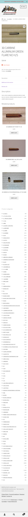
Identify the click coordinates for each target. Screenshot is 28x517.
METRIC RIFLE (6, 400)
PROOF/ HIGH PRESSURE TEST (9, 426)
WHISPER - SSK (6, 472)
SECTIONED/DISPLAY (7, 446)
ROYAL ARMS (6, 438)
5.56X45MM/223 (6, 267)
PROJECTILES (6, 424)
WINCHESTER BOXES (7, 477)
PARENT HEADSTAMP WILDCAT (9, 414)
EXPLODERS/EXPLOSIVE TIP (9, 344)
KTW (4, 376)
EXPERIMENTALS (6, 342)
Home (4, 19)
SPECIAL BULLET (6, 455)
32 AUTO (5, 240)
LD (3, 378)
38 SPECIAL (5, 250)
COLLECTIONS (6, 315)
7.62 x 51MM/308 (6, 276)
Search (14, 514)
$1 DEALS (5, 213)
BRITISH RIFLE (6, 303)
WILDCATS (5, 475)
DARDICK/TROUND (7, 317)
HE (3, 366)
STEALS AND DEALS (7, 465)
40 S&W (5, 254)
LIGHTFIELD (5, 388)
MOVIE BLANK (6, 409)
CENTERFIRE (6, 308)
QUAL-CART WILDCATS (8, 429)
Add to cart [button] (14, 132)
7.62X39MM (5, 279)
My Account (4, 514)
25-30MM (5, 230)
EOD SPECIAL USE (7, 334)
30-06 (4, 235)
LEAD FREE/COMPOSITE (8, 383)
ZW (4, 480)
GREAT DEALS (6, 359)
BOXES (4, 300)
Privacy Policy (5, 494)
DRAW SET (5, 322)
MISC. (4, 405)
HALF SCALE (5, 363)
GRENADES (5, 361)
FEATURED (5, 349)
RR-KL (4, 441)
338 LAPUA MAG (6, 242)
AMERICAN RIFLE (6, 286)
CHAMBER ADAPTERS (7, 310)
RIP (4, 436)
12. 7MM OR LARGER (7, 218)
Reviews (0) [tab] (4, 86)
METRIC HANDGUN (7, 397)
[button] (24, 26)
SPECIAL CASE (6, 458)
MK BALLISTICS (6, 407)
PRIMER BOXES (6, 421)
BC (3, 291)
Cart (21, 513)
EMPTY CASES (6, 332)
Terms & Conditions (14, 494)
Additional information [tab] (7, 82)
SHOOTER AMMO (7, 448)
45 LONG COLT (6, 264)
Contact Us (9, 496)
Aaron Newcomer (12, 501)
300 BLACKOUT (6, 238)
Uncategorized (6, 467)
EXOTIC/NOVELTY (7, 339)
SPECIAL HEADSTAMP (7, 460)
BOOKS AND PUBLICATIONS (9, 298)
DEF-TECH (5, 320)
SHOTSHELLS (6, 451)
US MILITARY (6, 470)
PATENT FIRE (6, 417)
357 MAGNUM (6, 245)
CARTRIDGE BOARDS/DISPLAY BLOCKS (11, 305)
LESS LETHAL (6, 385)
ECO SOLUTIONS (7, 327)
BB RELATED (5, 288)
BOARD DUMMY (6, 296)
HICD (4, 368)
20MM (4, 223)
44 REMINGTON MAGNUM (8, 259)
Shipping (22, 494)
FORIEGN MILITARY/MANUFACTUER (10, 356)
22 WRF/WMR (6, 228)
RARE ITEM (5, 431)
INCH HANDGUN (6, 371)
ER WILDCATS (6, 337)
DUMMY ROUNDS (6, 325)
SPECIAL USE (6, 463)
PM (4, 419)
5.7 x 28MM (5, 269)
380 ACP (5, 252)
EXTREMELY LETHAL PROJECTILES (10, 346)
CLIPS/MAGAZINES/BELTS (8, 313)
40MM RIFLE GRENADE (8, 257)
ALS (4, 283)
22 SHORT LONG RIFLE (8, 225)
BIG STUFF (5, 293)
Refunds (4, 496)
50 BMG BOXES (6, 274)
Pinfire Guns (14, 499)
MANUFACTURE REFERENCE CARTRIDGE (11, 390)
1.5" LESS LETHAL (7, 216)
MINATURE (5, 402)
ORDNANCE (5, 412)
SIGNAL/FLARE (6, 453)
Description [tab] (4, 78)
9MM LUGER (5, 281)
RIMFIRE (5, 434)
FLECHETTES (6, 354)
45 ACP (4, 262)
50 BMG (4, 271)
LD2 (4, 380)
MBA (4, 392)
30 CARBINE (9, 19)
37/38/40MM (5, 247)
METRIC (5, 395)
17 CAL (4, 221)
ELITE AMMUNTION (7, 329)
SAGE (4, 443)
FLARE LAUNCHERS (7, 351)
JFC (4, 373)
